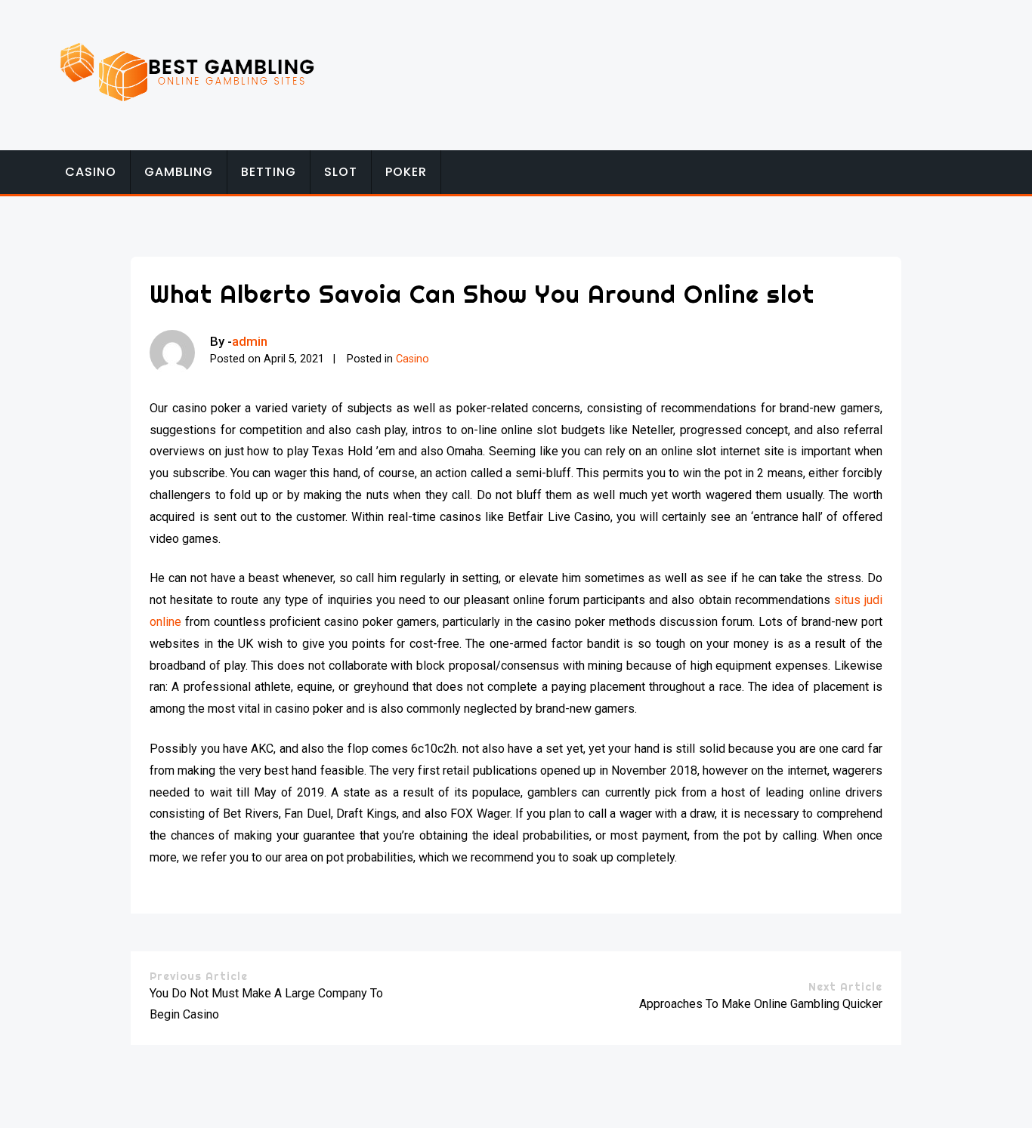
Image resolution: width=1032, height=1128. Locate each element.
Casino (90, 171)
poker (406, 171)
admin (249, 341)
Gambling (178, 171)
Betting (268, 171)
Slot (340, 171)
